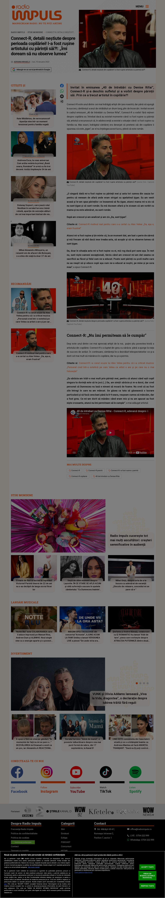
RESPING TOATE (147, 886)
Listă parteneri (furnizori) (83, 873)
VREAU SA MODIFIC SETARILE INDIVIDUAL (147, 876)
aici (5, 884)
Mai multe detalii (33, 867)
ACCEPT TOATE (147, 867)
